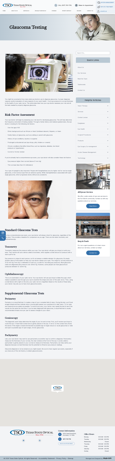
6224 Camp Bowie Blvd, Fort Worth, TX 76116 (69, 434)
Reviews (79, 10)
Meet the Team (82, 79)
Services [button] (25, 10)
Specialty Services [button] (40, 10)
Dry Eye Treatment (107, 6)
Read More (92, 206)
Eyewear (54, 10)
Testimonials (81, 84)
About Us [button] (13, 10)
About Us (81, 67)
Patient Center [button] (66, 10)
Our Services (82, 73)
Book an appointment (66, 443)
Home (4, 10)
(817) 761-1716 (67, 439)
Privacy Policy (61, 458)
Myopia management (107, 2)
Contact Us (90, 10)
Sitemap (70, 458)
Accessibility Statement (46, 458)
